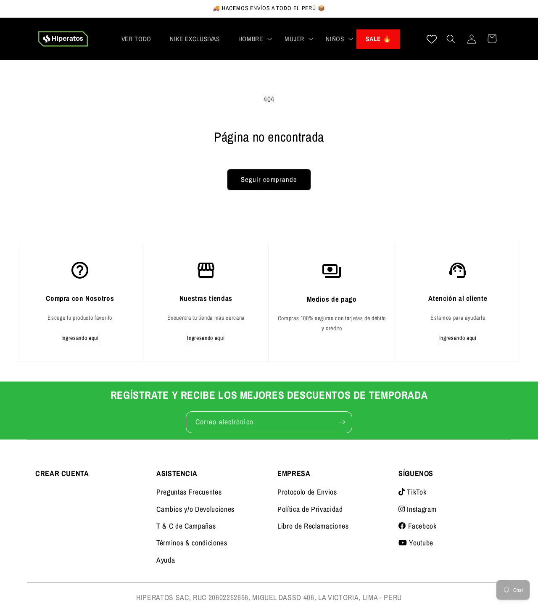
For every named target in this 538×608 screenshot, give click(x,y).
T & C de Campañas (186, 526)
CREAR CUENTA (62, 473)
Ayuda (165, 560)
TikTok (415, 492)
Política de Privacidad (310, 509)
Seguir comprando (269, 179)
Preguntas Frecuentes (189, 492)
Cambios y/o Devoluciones (195, 509)
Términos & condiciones (191, 542)
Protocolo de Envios (307, 492)
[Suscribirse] (342, 422)
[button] (252, 39)
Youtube (420, 542)
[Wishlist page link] (432, 39)
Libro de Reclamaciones (313, 526)
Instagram (420, 509)
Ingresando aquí (80, 338)
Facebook (421, 526)
